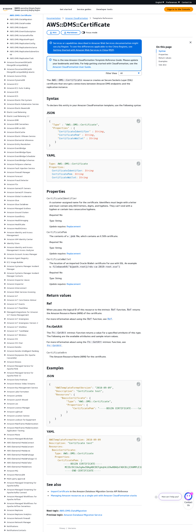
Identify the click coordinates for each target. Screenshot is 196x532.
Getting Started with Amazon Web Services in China (80, 50)
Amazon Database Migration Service (83, 514)
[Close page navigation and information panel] (191, 42)
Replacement (74, 226)
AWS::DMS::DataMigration (73, 510)
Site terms (72, 528)
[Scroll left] (57, 9)
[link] (103, 18)
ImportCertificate (60, 491)
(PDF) (111, 50)
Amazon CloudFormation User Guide (72, 66)
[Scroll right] (114, 9)
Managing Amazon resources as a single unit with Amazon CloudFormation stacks (94, 495)
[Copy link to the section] (44, 98)
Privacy (62, 528)
